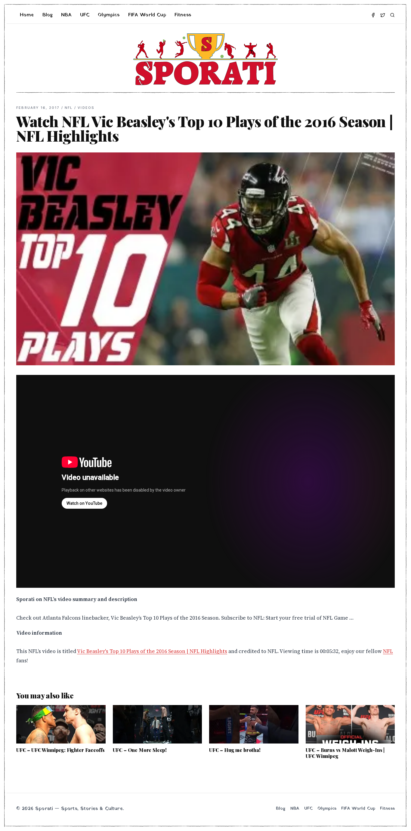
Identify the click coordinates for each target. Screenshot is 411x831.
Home (27, 15)
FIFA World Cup (147, 15)
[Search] (392, 15)
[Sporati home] (205, 59)
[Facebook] (373, 15)
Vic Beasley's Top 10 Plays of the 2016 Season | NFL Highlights (152, 651)
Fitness (183, 15)
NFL (69, 108)
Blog (47, 15)
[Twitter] (382, 15)
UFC (84, 15)
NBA (66, 15)
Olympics (108, 15)
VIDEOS (86, 108)
